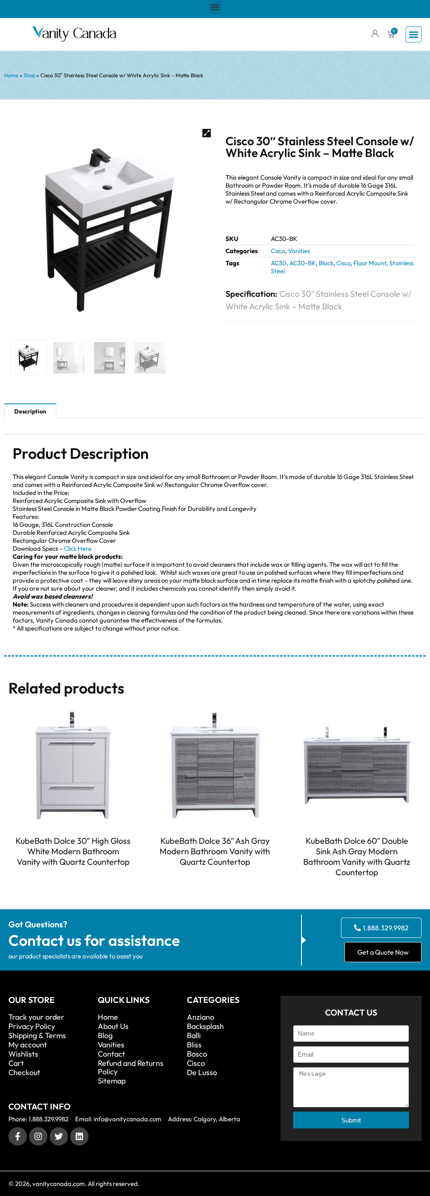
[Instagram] (38, 1136)
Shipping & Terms (37, 1035)
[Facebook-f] (17, 1136)
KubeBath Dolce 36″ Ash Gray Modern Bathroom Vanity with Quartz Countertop (215, 851)
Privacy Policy (31, 1026)
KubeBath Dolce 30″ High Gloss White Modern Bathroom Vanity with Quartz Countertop (73, 851)
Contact (111, 1054)
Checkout (24, 1072)
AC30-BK (302, 263)
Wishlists (23, 1054)
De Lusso (202, 1072)
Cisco (278, 251)
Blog (105, 1035)
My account (27, 1044)
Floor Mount (370, 263)
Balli (194, 1035)
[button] (215, 7)
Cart (16, 1063)
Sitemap (112, 1081)
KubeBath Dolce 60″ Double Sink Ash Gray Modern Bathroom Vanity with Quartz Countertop (356, 856)
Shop (29, 75)
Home (11, 75)
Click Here (78, 548)
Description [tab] (30, 411)
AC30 (278, 263)
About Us (113, 1026)
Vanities (299, 251)
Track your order (36, 1017)
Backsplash (205, 1026)
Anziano (200, 1017)
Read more (73, 877)
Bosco (197, 1054)
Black (326, 263)
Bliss (194, 1044)
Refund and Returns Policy (130, 1067)
